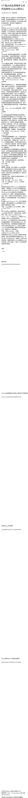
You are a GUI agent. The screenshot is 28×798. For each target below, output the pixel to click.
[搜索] (23, 1)
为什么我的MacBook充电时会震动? (10, 658)
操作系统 (14, 13)
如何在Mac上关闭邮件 (7, 526)
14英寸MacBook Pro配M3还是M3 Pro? (11, 791)
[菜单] (26, 1)
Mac (3, 251)
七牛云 (7, 797)
